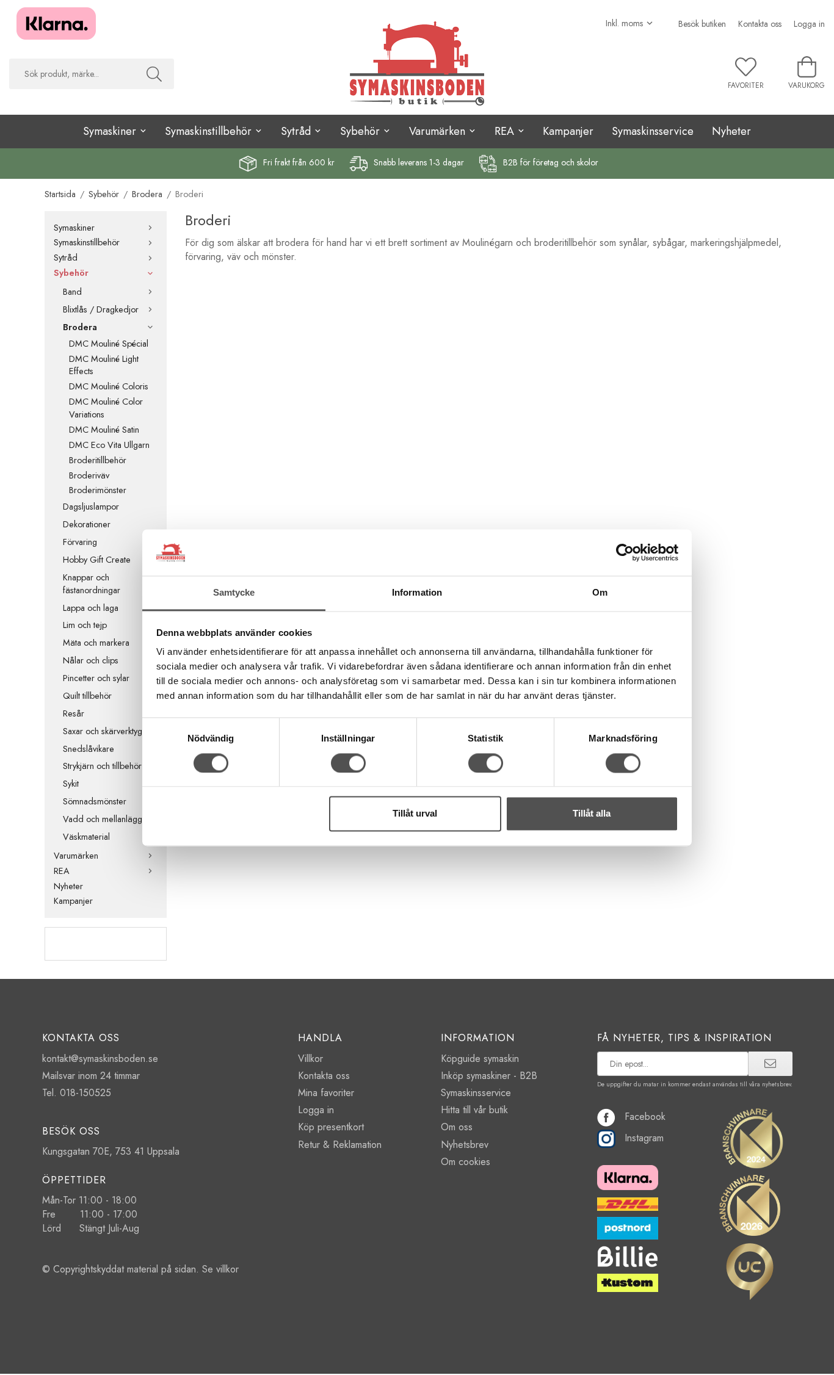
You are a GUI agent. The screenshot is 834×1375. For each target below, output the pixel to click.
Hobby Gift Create (97, 560)
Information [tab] (417, 593)
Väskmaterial (86, 837)
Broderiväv (89, 475)
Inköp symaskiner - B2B (489, 1076)
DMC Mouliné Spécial (108, 343)
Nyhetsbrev (464, 1145)
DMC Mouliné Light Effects (104, 365)
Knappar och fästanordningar (91, 583)
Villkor (310, 1059)
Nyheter (731, 131)
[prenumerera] (770, 1064)
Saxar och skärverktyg (102, 731)
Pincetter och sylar (96, 678)
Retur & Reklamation (340, 1145)
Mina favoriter (326, 1093)
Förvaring (80, 542)
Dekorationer (87, 524)
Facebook (645, 1117)
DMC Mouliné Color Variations (106, 407)
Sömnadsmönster (94, 801)
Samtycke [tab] (234, 593)
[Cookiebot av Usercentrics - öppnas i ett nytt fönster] (624, 552)
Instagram (644, 1138)
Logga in (809, 24)
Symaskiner (74, 228)
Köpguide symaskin (480, 1059)
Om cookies (465, 1162)
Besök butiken (702, 24)
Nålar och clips (90, 660)
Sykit (71, 784)
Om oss (457, 1127)
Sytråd (66, 257)
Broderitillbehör (97, 460)
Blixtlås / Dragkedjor (101, 309)
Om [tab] (599, 593)
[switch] (348, 763)
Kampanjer (568, 131)
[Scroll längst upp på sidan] (772, 1358)
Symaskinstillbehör (87, 242)
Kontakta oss (759, 24)
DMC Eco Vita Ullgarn (109, 445)
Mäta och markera (96, 643)
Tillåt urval (415, 814)
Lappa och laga (90, 608)
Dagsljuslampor (91, 506)
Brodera (80, 327)
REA (62, 871)
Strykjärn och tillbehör (102, 766)
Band (72, 292)
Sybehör (71, 273)
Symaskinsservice (653, 131)
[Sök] (154, 74)
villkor (227, 1269)
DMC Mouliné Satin (104, 430)
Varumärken (76, 856)
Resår (73, 713)
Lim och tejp (85, 625)
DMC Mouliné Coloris (108, 386)
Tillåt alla (592, 814)
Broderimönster (97, 490)
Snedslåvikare (88, 749)
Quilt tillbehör (87, 696)
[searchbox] (71, 74)
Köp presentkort (331, 1127)
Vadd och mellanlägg (102, 819)
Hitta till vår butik (474, 1110)
